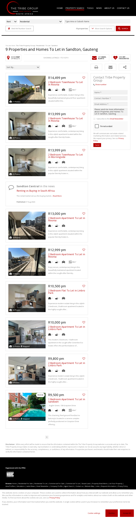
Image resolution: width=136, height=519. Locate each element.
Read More (57, 196)
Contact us (79, 486)
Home (14, 483)
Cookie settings (94, 513)
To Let (48, 46)
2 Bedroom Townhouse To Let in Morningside (65, 155)
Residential (40, 46)
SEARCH (125, 28)
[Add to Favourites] (83, 77)
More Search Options (103, 28)
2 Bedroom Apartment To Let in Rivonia (66, 219)
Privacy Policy (123, 486)
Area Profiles (10, 486)
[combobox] (97, 21)
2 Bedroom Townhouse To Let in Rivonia (65, 83)
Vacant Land (86, 483)
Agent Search (69, 486)
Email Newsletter (116, 119)
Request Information (108, 486)
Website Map (89, 486)
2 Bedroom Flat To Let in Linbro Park (66, 291)
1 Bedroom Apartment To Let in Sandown (66, 400)
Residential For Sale (25, 483)
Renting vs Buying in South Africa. (36, 190)
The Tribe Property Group (25, 46)
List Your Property (115, 483)
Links (97, 486)
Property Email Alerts (99, 483)
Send (97, 145)
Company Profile (56, 486)
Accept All (127, 513)
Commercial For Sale (56, 483)
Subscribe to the (110, 119)
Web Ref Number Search (21, 28)
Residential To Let (40, 483)
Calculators (21, 486)
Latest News (30, 486)
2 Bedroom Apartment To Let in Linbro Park (66, 328)
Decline (112, 513)
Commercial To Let (73, 483)
